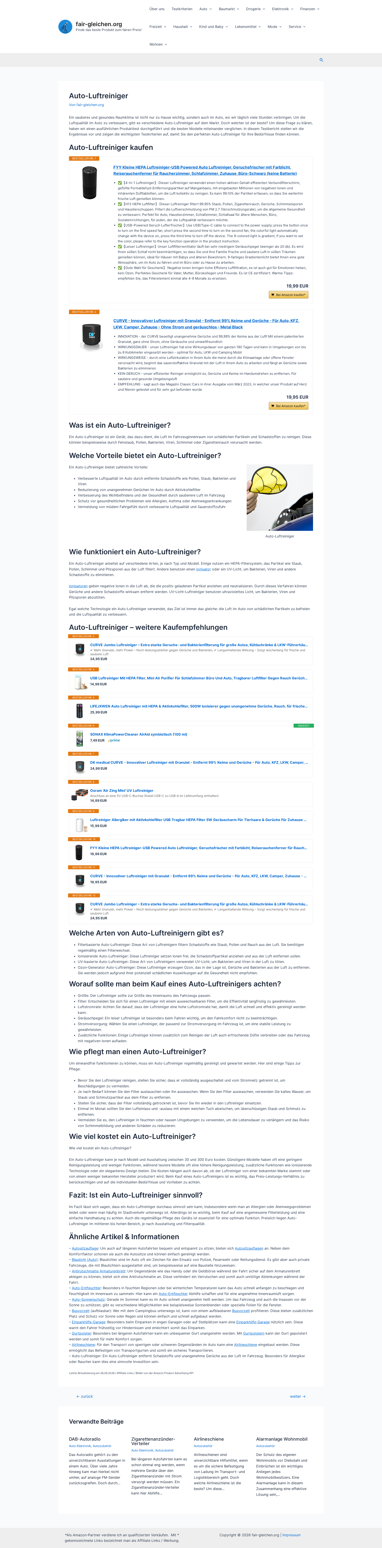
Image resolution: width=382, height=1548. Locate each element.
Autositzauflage (85, 1248)
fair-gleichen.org (99, 24)
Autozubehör (102, 1446)
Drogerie (253, 9)
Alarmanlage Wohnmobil (282, 1439)
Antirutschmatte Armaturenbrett (98, 1271)
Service (295, 26)
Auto (203, 9)
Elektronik (280, 9)
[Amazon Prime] (114, 740)
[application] (209, 9)
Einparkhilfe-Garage (88, 1322)
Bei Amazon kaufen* (291, 295)
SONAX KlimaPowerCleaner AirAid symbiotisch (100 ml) (138, 734)
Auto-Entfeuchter (86, 1288)
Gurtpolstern (253, 1333)
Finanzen (307, 9)
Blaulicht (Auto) (85, 1259)
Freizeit (155, 26)
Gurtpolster (81, 1333)
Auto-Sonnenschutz (88, 1299)
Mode (272, 26)
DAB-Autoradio (85, 1439)
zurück (84, 1396)
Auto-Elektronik (80, 1446)
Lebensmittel (245, 26)
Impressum (292, 1535)
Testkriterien (182, 9)
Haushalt (180, 26)
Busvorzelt (81, 1310)
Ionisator (203, 569)
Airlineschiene (83, 1344)
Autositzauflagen (249, 1248)
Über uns (156, 9)
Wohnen (156, 44)
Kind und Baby (211, 26)
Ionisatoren (78, 586)
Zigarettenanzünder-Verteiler (153, 1441)
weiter (298, 1396)
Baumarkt (227, 9)
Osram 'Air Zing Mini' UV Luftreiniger (121, 790)
